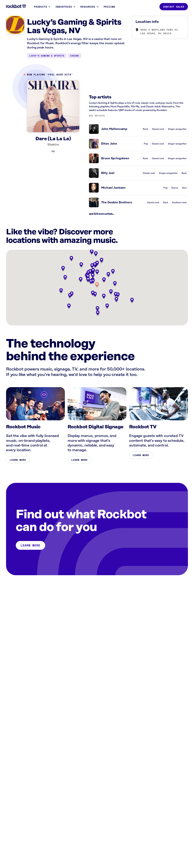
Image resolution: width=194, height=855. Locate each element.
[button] (97, 285)
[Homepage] (16, 6)
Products (40, 6)
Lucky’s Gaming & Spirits (46, 55)
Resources (87, 6)
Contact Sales (173, 6)
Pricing (109, 6)
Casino (74, 55)
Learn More (18, 460)
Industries (63, 6)
